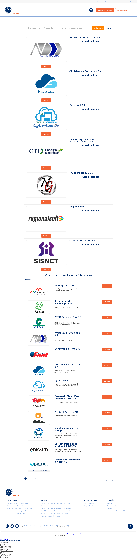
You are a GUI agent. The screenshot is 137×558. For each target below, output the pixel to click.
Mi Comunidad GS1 (91, 503)
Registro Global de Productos (51, 516)
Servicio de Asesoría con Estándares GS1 (55, 503)
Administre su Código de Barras (18, 511)
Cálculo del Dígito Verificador (17, 503)
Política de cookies (65, 525)
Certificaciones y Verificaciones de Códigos (56, 511)
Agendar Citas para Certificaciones (19, 508)
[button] (10, 540)
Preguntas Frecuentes (121, 1)
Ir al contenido (4, 539)
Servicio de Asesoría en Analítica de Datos (56, 508)
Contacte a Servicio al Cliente (18, 513)
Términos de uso (26, 525)
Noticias (109, 503)
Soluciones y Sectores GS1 (116, 511)
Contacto (132, 1)
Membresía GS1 (46, 506)
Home (31, 28)
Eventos (109, 508)
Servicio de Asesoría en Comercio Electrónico (57, 513)
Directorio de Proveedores (104, 1)
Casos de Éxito (112, 506)
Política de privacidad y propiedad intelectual (46, 525)
